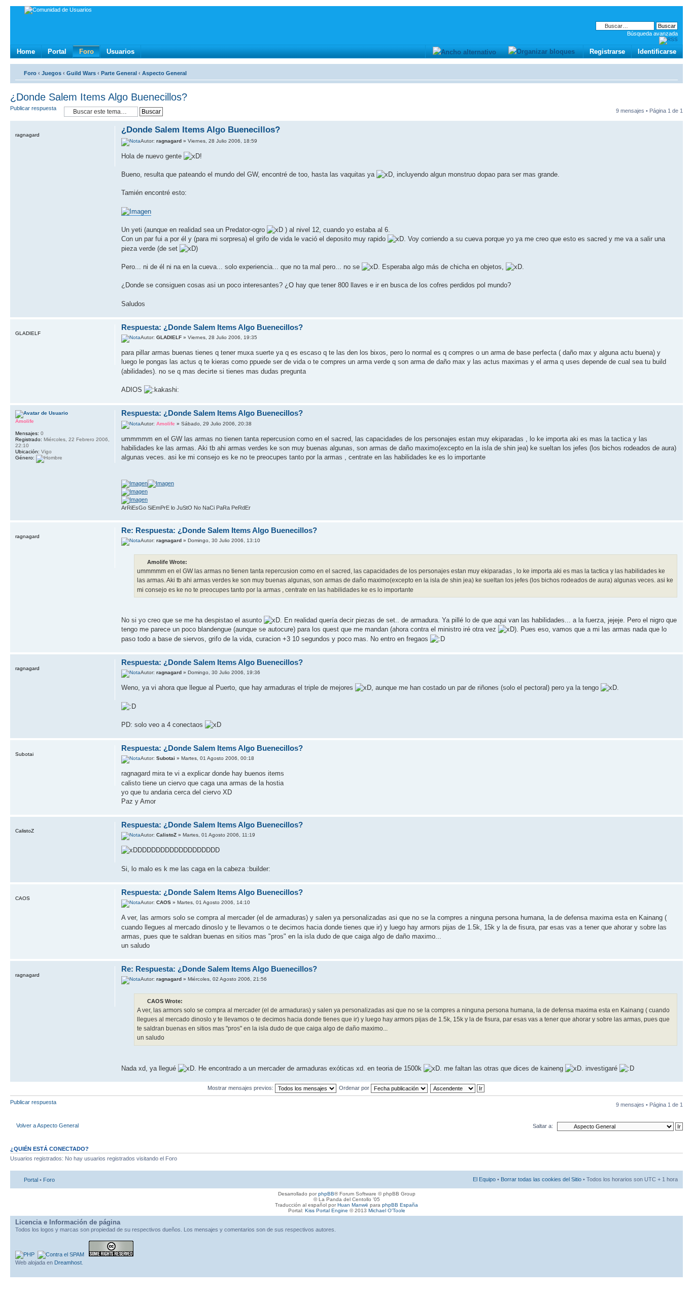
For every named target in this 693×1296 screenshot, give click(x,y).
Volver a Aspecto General (47, 1125)
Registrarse (607, 51)
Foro (86, 51)
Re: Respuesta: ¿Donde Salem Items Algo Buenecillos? (219, 530)
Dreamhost (68, 1262)
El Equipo (484, 1179)
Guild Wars (81, 73)
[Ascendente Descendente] (458, 1088)
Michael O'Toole (386, 1210)
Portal (57, 51)
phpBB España (400, 1205)
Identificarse (657, 51)
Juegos (51, 73)
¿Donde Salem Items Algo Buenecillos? (98, 97)
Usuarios (120, 51)
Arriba (675, 312)
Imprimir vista (655, 71)
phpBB (326, 1194)
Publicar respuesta (33, 108)
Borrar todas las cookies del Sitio (541, 1179)
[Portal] (18, 11)
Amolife (165, 423)
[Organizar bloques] (541, 51)
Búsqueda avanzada (652, 33)
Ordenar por (355, 1088)
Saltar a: (543, 1126)
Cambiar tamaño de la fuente (670, 71)
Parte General (119, 73)
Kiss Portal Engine (326, 1210)
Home (26, 51)
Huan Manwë (352, 1205)
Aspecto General (164, 73)
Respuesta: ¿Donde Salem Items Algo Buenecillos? (212, 327)
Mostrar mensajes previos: (241, 1088)
